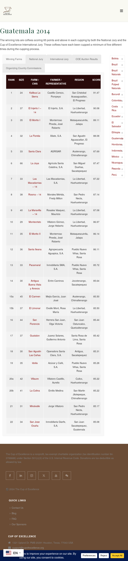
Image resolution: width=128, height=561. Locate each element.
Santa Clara (34, 151)
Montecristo (35, 221)
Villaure (35, 378)
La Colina (35, 390)
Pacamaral (34, 265)
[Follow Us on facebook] (10, 475)
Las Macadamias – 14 (35, 182)
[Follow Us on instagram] (32, 475)
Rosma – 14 (34, 194)
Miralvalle (35, 406)
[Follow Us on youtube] (56, 475)
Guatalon (35, 335)
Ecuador (116, 116)
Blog (14, 513)
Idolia (35, 363)
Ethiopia (116, 132)
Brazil (115, 64)
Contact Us (17, 507)
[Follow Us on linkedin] (21, 475)
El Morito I (35, 120)
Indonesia (117, 150)
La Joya (35, 163)
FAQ (14, 518)
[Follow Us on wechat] (67, 475)
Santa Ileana (35, 249)
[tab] (14, 59)
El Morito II (34, 233)
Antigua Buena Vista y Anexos (34, 284)
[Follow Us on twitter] (43, 475)
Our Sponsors (19, 524)
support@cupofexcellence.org (28, 547)
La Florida (35, 135)
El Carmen (34, 296)
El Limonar (34, 308)
